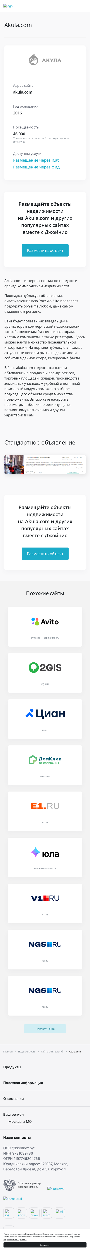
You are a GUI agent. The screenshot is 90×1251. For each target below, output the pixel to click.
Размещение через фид (36, 167)
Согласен (45, 1244)
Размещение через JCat (36, 160)
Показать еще (45, 1029)
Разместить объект (45, 250)
